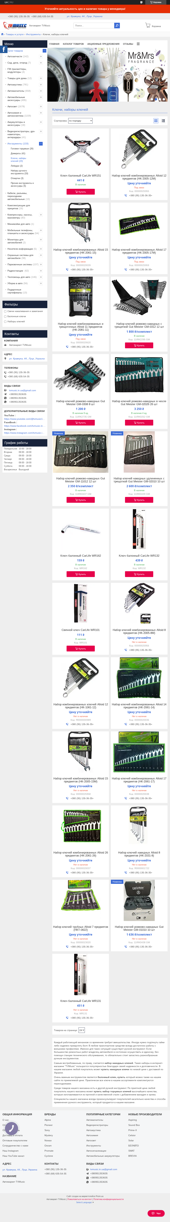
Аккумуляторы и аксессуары (16, 123)
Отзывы (128, 44)
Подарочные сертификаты (14, 291)
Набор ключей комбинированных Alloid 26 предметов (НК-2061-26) (80, 854)
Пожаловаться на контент (79, 1199)
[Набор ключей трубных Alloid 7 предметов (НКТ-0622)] (80, 900)
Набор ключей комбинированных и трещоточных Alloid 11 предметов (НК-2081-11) (80, 326)
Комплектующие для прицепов (18, 207)
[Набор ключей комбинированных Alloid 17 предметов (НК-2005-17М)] (139, 223)
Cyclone (48, 1156)
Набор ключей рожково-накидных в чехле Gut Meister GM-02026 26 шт (139, 403)
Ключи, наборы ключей (18, 159)
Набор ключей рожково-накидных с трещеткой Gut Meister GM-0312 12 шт (139, 325)
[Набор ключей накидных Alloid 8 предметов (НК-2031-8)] (139, 826)
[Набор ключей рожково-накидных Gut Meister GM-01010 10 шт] (139, 900)
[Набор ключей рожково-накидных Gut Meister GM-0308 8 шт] (80, 375)
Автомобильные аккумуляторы (103, 1156)
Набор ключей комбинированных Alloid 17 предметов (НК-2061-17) (139, 780)
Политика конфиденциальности (108, 1199)
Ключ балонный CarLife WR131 (80, 1001)
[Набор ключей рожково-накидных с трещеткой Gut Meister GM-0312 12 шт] (139, 297)
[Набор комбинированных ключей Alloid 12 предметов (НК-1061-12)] (80, 678)
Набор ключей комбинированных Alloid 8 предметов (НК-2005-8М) (139, 632)
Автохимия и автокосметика (15, 114)
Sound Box (134, 1125)
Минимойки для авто (18, 224)
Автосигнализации (96, 1150)
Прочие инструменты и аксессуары (22, 184)
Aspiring (132, 1120)
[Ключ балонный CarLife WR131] (80, 974)
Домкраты (16, 153)
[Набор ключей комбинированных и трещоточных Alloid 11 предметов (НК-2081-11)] (80, 297)
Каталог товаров (73, 44)
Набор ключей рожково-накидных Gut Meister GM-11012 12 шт (80, 480)
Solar (131, 1140)
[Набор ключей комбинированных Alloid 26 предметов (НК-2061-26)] (80, 826)
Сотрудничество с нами (15, 1145)
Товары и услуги (15, 34)
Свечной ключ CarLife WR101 (81, 630)
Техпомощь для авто (18, 277)
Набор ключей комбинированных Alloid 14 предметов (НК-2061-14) (139, 706)
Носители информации (20, 248)
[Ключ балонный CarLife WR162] (80, 529)
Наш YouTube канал (13, 1156)
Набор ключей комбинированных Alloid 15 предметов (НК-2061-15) (80, 251)
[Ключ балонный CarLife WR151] (80, 149)
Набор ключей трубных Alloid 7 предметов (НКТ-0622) (80, 928)
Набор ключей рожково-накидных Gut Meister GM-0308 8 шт (80, 403)
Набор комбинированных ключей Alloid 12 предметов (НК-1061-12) (80, 706)
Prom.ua (99, 1196)
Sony (47, 1130)
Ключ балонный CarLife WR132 (139, 555)
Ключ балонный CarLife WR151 (80, 175)
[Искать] (117, 25)
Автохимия (92, 1135)
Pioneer (48, 1125)
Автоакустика (14, 84)
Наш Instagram (10, 1150)
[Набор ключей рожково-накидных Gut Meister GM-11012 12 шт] (80, 452)
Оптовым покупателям (14, 1140)
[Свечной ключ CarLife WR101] (80, 603)
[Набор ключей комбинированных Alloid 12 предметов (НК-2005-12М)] (139, 149)
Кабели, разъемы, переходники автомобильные (17, 196)
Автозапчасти (14, 56)
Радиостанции (15, 270)
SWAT (131, 1150)
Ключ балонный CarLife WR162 (80, 555)
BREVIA (132, 1156)
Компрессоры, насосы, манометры (19, 216)
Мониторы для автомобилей (15, 241)
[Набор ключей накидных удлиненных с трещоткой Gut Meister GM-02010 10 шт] (139, 452)
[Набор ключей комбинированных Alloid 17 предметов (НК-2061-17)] (139, 752)
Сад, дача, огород (17, 62)
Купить (82, 191)
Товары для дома (17, 78)
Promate (48, 1150)
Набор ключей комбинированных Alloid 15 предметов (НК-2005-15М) (80, 780)
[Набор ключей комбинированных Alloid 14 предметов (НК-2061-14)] (139, 678)
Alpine (47, 1120)
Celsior (132, 1135)
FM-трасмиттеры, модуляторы (17, 70)
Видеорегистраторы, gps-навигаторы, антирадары (21, 134)
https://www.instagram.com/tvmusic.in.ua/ (25, 432)
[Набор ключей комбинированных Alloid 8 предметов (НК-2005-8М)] (139, 603)
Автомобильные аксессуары (16, 98)
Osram (48, 1145)
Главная (54, 44)
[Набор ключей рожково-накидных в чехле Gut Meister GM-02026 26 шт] (139, 375)
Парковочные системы (19, 264)
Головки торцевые (20, 148)
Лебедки (15, 166)
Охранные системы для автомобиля (20, 256)
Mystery (48, 1135)
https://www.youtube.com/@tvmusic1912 (25, 419)
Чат (159, 1213)
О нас (5, 1120)
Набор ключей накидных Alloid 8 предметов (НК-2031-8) (139, 854)
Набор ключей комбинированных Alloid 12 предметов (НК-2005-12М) (139, 177)
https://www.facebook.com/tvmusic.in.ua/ (25, 426)
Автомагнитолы (15, 91)
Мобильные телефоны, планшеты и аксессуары (20, 232)
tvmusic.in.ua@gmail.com (22, 390)
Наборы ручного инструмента (19, 172)
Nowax (48, 1140)
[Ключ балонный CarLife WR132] (139, 529)
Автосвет (12, 106)
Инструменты (33, 34)
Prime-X (132, 1130)
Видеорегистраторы (97, 1125)
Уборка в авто (15, 283)
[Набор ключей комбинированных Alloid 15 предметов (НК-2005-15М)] (80, 752)
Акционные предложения (103, 44)
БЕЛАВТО (133, 1145)
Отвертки (15, 178)
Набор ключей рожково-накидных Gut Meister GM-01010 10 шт (139, 928)
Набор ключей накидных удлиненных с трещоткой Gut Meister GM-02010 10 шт (139, 480)
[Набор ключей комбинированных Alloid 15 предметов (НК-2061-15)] (80, 223)
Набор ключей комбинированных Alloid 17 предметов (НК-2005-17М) (139, 251)
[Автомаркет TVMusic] (14, 25)
